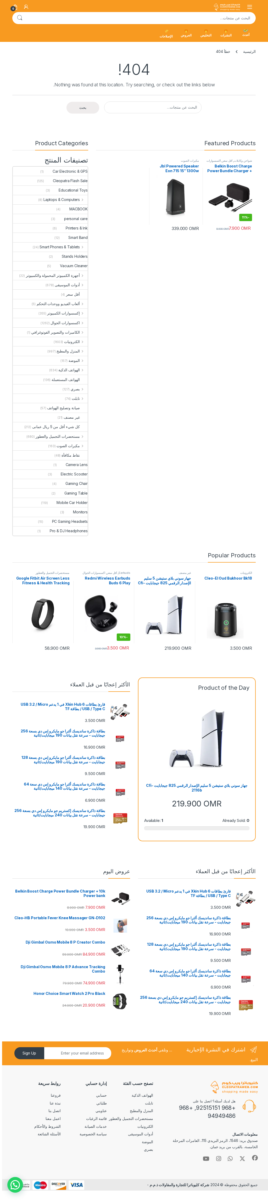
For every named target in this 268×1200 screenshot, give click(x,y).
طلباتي (101, 1103)
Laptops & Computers (61, 199)
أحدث (245, 35)
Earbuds (124, 573)
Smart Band (78, 237)
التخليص (205, 35)
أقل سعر (227, 160)
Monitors (80, 512)
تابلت (76, 398)
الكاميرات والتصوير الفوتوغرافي (55, 332)
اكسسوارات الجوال (65, 323)
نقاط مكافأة (71, 455)
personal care (76, 218)
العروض (186, 35)
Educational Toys (73, 190)
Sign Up (29, 1053)
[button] (15, 1185)
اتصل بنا (54, 1110)
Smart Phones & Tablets (60, 247)
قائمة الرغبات (96, 1118)
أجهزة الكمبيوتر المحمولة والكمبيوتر (53, 275)
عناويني (101, 1110)
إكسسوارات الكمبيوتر (63, 313)
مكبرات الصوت (190, 160)
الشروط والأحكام (47, 1126)
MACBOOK (78, 209)
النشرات (226, 35)
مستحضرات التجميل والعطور (58, 436)
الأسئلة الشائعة (49, 1134)
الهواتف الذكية (69, 370)
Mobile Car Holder (72, 502)
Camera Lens (77, 464)
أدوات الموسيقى (67, 285)
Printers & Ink (77, 228)
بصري (75, 389)
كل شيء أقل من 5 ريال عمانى (56, 426)
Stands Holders (75, 256)
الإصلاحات (166, 36)
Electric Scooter (74, 474)
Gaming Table (76, 493)
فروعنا (56, 1095)
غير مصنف (72, 417)
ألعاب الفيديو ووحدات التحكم (58, 303)
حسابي (101, 1095)
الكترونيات (72, 341)
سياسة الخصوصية (93, 1134)
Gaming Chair (76, 483)
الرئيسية (249, 51)
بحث (19, 18)
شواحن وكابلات (243, 160)
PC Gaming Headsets (70, 521)
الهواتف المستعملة (66, 379)
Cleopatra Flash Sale (70, 180)
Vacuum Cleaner (74, 265)
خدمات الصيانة (96, 1126)
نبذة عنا (55, 1103)
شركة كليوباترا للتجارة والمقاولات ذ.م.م (179, 1184)
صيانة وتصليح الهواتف (63, 408)
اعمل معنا (53, 1118)
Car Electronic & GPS (70, 171)
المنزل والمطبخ (68, 351)
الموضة (74, 360)
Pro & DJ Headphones (69, 531)
